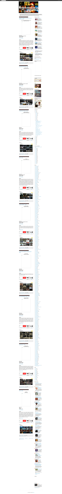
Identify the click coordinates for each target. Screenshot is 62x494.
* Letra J (35, 154)
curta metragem (25, 293)
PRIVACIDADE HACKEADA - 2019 (39, 38)
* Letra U (36, 161)
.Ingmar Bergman (36, 241)
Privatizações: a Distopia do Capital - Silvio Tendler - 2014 (40, 469)
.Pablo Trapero (36, 306)
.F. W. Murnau (36, 217)
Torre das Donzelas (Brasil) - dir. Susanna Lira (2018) (39, 408)
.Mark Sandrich (36, 288)
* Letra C (36, 149)
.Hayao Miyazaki (36, 237)
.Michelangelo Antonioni (37, 295)
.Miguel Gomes (36, 296)
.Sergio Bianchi (36, 335)
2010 (35, 144)
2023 (35, 110)
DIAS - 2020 (21, 390)
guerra (35, 376)
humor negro (36, 377)
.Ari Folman (36, 180)
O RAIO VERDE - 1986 (22, 204)
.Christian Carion (36, 194)
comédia (25, 387)
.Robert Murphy (36, 323)
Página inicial (26, 438)
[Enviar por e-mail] (25, 62)
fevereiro (36, 120)
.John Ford (36, 259)
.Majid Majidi (36, 282)
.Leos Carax (36, 278)
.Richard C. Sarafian (37, 319)
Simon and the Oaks (39, 392)
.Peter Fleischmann (36, 313)
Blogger (33, 492)
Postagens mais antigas (31, 438)
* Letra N (24, 63)
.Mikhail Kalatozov (36, 297)
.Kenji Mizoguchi (36, 272)
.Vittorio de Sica (36, 355)
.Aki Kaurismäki (36, 168)
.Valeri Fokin (36, 352)
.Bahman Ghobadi (36, 182)
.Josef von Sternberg (37, 262)
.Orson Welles (36, 304)
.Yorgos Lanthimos (36, 363)
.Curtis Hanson (36, 202)
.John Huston (36, 260)
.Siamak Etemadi (22, 201)
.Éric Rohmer (22, 248)
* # (35, 147)
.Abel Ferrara (36, 166)
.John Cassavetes (36, 258)
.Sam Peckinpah (36, 327)
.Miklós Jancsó (36, 298)
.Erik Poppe (36, 215)
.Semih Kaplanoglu (22, 154)
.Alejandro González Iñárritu (37, 172)
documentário (26, 63)
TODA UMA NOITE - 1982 (38, 130)
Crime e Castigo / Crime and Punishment (38, 383)
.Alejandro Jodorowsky (37, 173)
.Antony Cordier (36, 179)
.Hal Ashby (36, 235)
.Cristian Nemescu (36, 201)
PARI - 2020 (21, 157)
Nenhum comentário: (22, 62)
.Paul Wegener (36, 310)
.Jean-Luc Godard (36, 252)
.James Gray (36, 247)
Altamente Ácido (36, 412)
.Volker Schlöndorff (36, 356)
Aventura (36, 368)
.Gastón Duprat (36, 225)
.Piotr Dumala (36, 315)
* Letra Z (36, 163)
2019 (35, 137)
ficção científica (27, 341)
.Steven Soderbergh (37, 343)
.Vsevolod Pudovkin (37, 357)
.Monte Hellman (36, 300)
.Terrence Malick (36, 347)
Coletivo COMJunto (37, 453)
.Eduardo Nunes (36, 211)
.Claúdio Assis (36, 198)
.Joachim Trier (36, 255)
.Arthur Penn (36, 181)
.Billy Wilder (36, 186)
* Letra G (36, 152)
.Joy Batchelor (36, 264)
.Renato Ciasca (36, 317)
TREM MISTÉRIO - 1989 (38, 129)
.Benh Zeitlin (36, 184)
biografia (36, 372)
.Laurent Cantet (36, 276)
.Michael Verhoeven (37, 294)
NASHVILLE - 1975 (22, 344)
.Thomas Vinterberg (36, 348)
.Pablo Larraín (36, 305)
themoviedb (22, 91)
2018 (35, 138)
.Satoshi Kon (36, 331)
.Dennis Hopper (36, 207)
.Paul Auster (36, 307)
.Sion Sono (21, 341)
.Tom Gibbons (36, 349)
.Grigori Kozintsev (36, 233)
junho (36, 117)
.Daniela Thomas (36, 204)
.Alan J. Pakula (36, 170)
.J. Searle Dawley (36, 243)
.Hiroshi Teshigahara (37, 239)
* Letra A (24, 154)
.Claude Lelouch (36, 197)
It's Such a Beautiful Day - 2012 (38, 133)
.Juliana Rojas (36, 266)
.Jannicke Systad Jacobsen (37, 249)
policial (35, 379)
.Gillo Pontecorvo (36, 231)
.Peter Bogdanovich (36, 311)
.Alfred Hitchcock (36, 176)
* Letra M (36, 156)
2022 (35, 111)
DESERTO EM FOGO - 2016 (23, 66)
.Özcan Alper (36, 364)
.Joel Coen (36, 256)
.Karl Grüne (36, 270)
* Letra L (36, 155)
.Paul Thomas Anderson (37, 309)
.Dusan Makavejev (36, 209)
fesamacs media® (37, 429)
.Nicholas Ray (36, 302)
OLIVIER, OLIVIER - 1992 (40, 46)
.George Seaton (36, 229)
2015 (35, 140)
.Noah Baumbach (36, 303)
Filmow (21, 136)
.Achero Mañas (36, 167)
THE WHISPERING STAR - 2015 (24, 296)
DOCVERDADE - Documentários (38, 443)
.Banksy (35, 183)
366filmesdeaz (36, 407)
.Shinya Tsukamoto (36, 337)
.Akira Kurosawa (36, 169)
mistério (35, 378)
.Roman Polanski (36, 325)
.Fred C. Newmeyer (36, 223)
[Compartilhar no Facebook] (27, 62)
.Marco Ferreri (36, 284)
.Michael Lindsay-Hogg (37, 293)
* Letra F (36, 151)
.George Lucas (36, 227)
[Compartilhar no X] (26, 62)
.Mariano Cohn (36, 286)
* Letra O (23, 248)
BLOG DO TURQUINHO (37, 425)
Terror (35, 370)
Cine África (36, 448)
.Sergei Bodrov (36, 333)
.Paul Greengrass (36, 308)
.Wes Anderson (36, 359)
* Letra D (24, 107)
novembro (36, 113)
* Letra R (25, 248)
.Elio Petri (36, 213)
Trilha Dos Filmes (36, 438)
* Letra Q (26, 154)
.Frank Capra (36, 221)
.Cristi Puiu (36, 200)
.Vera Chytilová (36, 353)
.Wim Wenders (36, 360)
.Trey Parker (36, 351)
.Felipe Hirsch (36, 219)
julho (36, 116)
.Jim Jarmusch (36, 254)
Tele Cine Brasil (36, 468)
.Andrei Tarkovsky (36, 177)
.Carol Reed (36, 190)
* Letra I (23, 293)
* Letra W (24, 341)
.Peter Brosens (36, 312)
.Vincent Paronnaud (37, 354)
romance (28, 248)
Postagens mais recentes (21, 438)
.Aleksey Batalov (36, 175)
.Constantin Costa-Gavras (37, 199)
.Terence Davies (36, 346)
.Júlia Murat (36, 268)
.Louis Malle (36, 280)
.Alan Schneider (36, 171)
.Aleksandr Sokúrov (36, 174)
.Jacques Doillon (36, 245)
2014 (35, 141)
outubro (36, 114)
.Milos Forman (36, 299)
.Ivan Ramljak (22, 293)
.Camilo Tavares (36, 188)
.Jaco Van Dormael (36, 244)
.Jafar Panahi (36, 246)
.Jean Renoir (36, 250)
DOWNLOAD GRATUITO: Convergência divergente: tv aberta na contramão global (40, 455)
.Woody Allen (36, 361)
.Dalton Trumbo (36, 203)
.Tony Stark (36, 350)
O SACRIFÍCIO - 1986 (39, 42)
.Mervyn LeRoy (36, 292)
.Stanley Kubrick (36, 341)
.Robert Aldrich (36, 321)
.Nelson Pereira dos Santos (37, 301)
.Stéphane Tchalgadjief (37, 345)
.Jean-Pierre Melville (37, 253)
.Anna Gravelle (36, 178)
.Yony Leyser (36, 362)
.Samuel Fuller (36, 329)
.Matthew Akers (36, 290)
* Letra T (23, 341)
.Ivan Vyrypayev (36, 242)
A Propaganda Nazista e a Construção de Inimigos (40, 418)
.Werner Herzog (22, 63)
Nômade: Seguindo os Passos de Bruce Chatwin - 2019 (38, 121)
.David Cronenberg (36, 205)
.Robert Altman (22, 387)
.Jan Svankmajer (36, 248)
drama (25, 107)
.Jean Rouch (36, 251)
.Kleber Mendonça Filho (37, 274)
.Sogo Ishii (36, 339)
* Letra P (24, 201)
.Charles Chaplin (36, 192)
